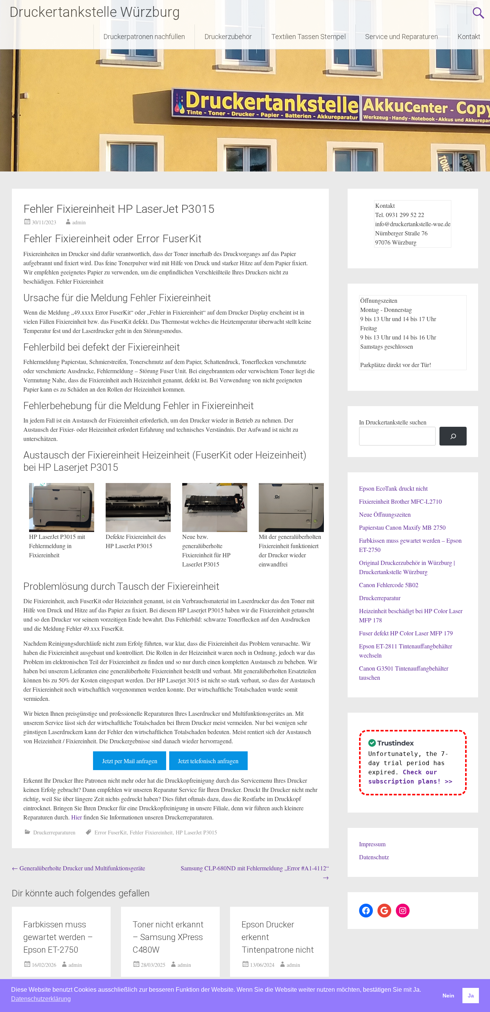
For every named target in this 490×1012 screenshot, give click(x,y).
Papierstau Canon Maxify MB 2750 (402, 527)
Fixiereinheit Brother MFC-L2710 (400, 501)
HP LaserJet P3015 (196, 832)
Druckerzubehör (228, 37)
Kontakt (468, 37)
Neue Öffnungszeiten (385, 514)
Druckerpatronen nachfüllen (144, 37)
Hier (76, 817)
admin (79, 222)
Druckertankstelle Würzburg (95, 12)
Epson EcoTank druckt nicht (393, 488)
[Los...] (453, 436)
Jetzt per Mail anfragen (129, 761)
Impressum (372, 844)
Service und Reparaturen (401, 37)
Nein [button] (448, 995)
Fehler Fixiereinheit (151, 832)
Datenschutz (374, 857)
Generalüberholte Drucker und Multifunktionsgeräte (78, 868)
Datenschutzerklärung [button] (41, 999)
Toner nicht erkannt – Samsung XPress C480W (168, 937)
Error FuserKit (111, 832)
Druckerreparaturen (54, 832)
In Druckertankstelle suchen (392, 422)
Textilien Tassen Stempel (308, 37)
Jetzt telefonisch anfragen (208, 761)
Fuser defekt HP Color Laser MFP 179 (406, 633)
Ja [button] (471, 995)
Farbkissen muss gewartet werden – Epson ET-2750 (58, 937)
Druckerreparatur (379, 598)
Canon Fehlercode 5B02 (388, 585)
